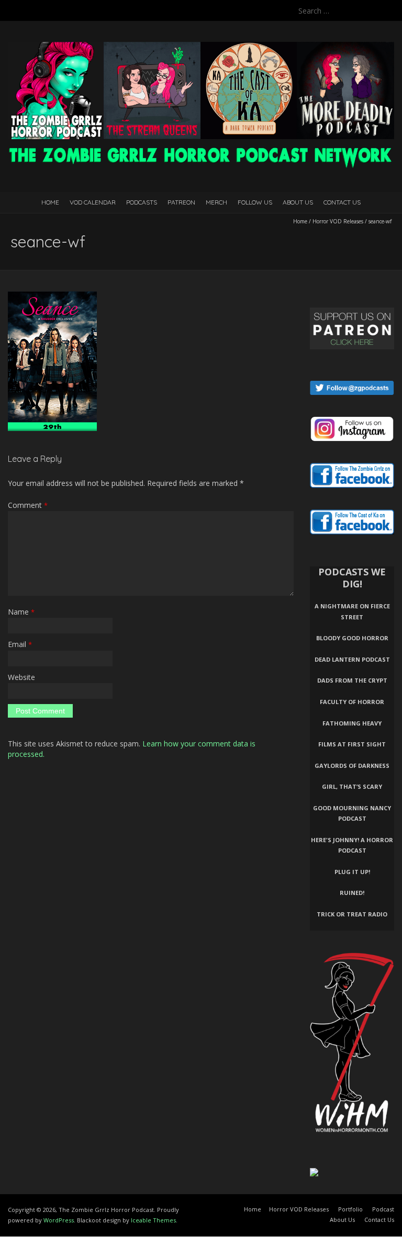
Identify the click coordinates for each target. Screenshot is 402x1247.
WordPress (58, 1220)
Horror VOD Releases (337, 221)
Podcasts (141, 202)
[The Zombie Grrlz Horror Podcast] (201, 47)
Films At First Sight (352, 744)
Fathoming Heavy (352, 723)
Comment (28, 505)
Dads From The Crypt (352, 680)
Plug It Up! (352, 872)
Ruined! (352, 893)
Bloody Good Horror (352, 638)
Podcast (383, 1209)
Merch (216, 202)
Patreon (181, 202)
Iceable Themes (153, 1220)
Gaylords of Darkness (352, 765)
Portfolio (350, 1209)
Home (50, 202)
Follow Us (255, 202)
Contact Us (342, 202)
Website (21, 677)
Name (21, 612)
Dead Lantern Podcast (352, 659)
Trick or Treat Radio (352, 914)
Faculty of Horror (352, 702)
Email (20, 644)
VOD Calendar (93, 202)
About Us (298, 202)
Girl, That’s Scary (352, 786)
